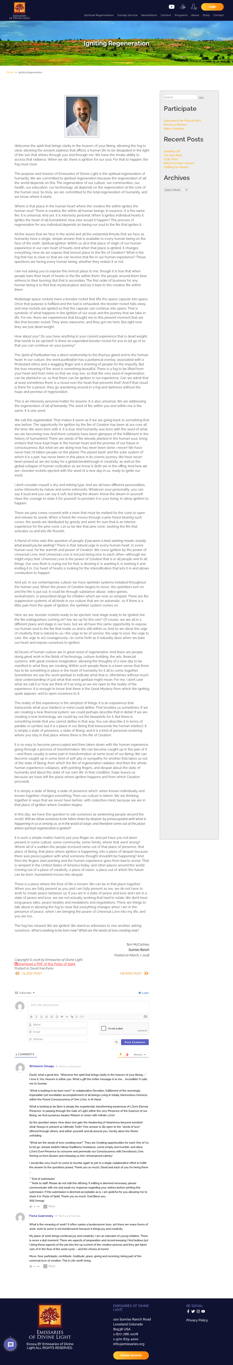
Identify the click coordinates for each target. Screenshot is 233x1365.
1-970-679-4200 (125, 1339)
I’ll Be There (171, 159)
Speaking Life (172, 151)
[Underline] (41, 1017)
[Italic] (36, 1017)
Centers (166, 15)
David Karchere (42, 968)
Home (9, 72)
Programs (181, 15)
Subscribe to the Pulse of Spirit (182, 120)
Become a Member (175, 124)
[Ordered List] (51, 1017)
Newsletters (149, 15)
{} (77, 1016)
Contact (218, 15)
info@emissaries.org (128, 1344)
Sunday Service (127, 15)
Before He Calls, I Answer (179, 163)
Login (145, 992)
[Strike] (46, 1017)
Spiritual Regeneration (99, 15)
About (195, 15)
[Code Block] (67, 1017)
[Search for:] (181, 97)
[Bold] (31, 1017)
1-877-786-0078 (125, 1334)
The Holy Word (173, 155)
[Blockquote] (61, 1017)
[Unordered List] (56, 1017)
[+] (82, 1016)
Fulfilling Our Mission (176, 167)
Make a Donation (174, 128)
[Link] (72, 1017)
